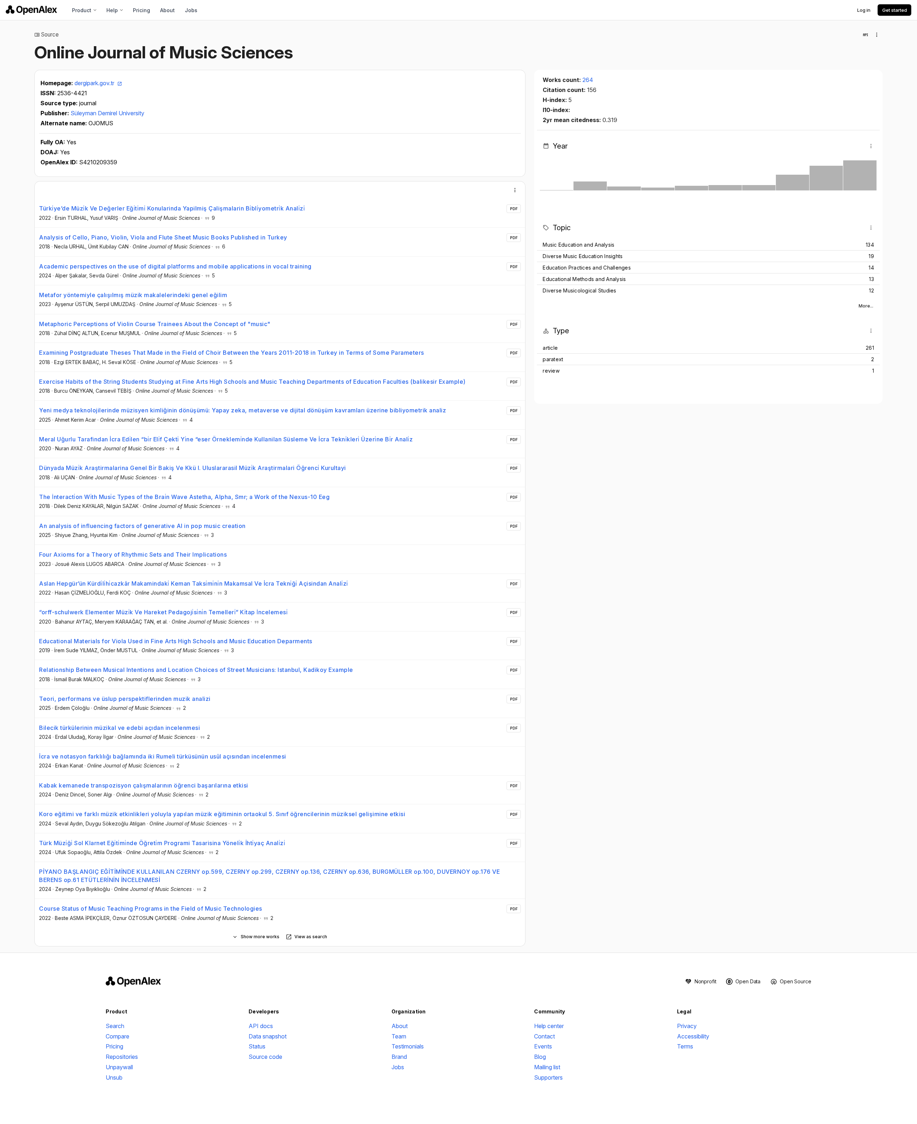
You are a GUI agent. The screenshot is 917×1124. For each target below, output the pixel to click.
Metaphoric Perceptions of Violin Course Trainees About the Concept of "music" (154, 324)
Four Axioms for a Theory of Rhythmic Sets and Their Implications (133, 554)
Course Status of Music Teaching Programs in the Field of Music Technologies (150, 908)
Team (399, 1036)
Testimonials (408, 1046)
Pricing (141, 10)
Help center (549, 1025)
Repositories (122, 1056)
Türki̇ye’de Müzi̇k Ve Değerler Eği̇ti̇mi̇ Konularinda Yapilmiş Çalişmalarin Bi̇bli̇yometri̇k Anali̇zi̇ (172, 208)
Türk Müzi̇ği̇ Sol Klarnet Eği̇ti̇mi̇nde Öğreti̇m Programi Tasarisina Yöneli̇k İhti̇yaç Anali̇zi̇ (162, 843)
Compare (117, 1036)
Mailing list (547, 1067)
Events (543, 1046)
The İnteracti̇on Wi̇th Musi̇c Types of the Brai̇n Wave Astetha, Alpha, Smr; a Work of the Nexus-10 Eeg (184, 496)
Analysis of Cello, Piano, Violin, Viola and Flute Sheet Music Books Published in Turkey (163, 237)
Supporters (548, 1077)
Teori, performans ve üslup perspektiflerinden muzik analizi (125, 698)
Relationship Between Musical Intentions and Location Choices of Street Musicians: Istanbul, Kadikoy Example (196, 669)
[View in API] (865, 34)
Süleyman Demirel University (107, 113)
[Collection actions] (877, 34)
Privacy (687, 1025)
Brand (399, 1056)
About (167, 10)
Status (257, 1046)
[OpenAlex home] (31, 10)
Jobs (191, 10)
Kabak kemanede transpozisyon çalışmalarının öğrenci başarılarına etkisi (143, 785)
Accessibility (693, 1036)
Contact (544, 1036)
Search (115, 1025)
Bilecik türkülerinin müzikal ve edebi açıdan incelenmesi (119, 727)
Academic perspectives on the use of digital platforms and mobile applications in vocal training (175, 266)
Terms (685, 1046)
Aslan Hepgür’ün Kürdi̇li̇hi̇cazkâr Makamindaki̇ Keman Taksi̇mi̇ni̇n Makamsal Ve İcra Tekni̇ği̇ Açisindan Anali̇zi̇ (193, 583)
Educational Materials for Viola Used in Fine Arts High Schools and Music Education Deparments (175, 641)
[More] (515, 190)
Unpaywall (119, 1067)
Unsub (114, 1077)
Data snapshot (268, 1036)
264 (587, 79)
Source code (265, 1056)
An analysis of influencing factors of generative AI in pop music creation (142, 525)
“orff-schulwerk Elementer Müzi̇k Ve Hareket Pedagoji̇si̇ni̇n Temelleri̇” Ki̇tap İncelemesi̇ (163, 612)
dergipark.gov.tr (95, 83)
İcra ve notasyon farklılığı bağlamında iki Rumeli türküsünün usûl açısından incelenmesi (162, 756)
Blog (540, 1056)
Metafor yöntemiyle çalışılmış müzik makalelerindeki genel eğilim (133, 295)
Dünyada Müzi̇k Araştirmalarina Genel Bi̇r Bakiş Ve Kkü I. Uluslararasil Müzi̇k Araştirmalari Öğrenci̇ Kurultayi (192, 467)
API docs (261, 1025)
